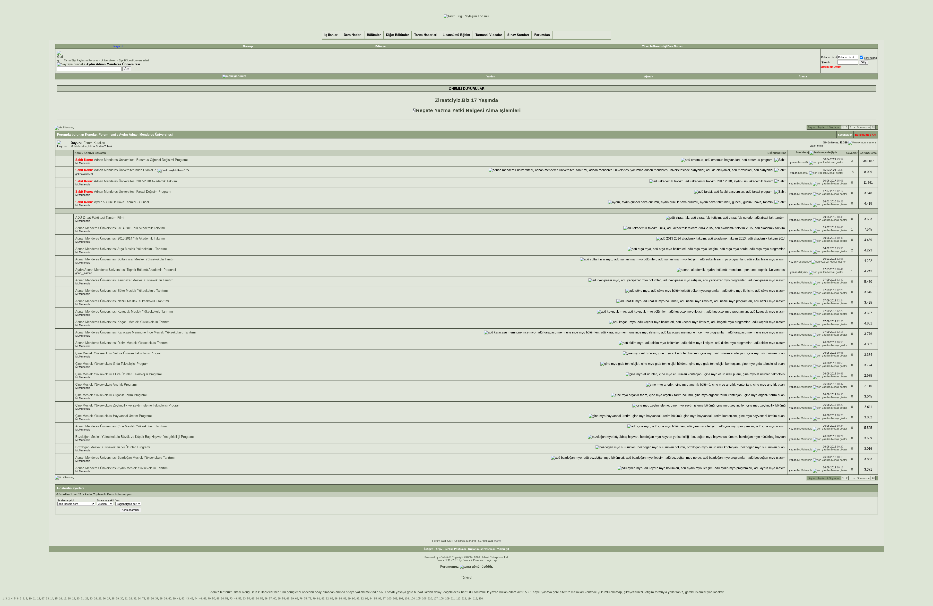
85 (331, 598)
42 (182, 598)
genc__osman (83, 273)
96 (379, 598)
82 (327, 598)
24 (95, 598)
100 (389, 598)
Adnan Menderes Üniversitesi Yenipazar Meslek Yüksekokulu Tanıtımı (124, 280)
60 (274, 598)
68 (296, 598)
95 (375, 598)
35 (148, 598)
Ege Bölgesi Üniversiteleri (134, 60)
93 (366, 598)
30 (121, 598)
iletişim (649, 592)
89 (349, 598)
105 (418, 598)
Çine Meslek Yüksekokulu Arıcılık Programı (106, 384)
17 (64, 598)
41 (178, 598)
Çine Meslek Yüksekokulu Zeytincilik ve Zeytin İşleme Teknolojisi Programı (128, 405)
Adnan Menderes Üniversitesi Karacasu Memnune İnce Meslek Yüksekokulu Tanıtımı (135, 332)
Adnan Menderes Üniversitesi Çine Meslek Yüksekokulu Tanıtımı (121, 426)
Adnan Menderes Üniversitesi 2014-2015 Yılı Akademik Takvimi (120, 228)
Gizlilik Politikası (455, 549)
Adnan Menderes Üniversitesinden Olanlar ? (125, 170)
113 (464, 598)
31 (126, 598)
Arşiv (439, 549)
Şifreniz (825, 62)
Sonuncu (863, 127)
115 (475, 598)
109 (447, 598)
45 (191, 598)
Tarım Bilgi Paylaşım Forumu (81, 60)
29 (117, 598)
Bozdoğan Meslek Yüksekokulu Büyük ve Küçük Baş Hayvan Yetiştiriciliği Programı (134, 437)
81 (318, 598)
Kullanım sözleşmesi (481, 549)
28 (113, 598)
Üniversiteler (108, 60)
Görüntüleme (868, 152)
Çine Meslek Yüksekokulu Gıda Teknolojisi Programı (112, 363)
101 (395, 598)
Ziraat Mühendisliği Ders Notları (662, 46)
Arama (803, 76)
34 (139, 598)
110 (430, 598)
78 (309, 598)
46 (200, 598)
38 (161, 598)
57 (270, 598)
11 (34, 598)
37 (156, 598)
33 (134, 598)
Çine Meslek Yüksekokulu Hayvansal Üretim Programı (113, 416)
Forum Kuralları (94, 143)
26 (104, 598)
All (873, 127)
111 (453, 598)
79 (314, 598)
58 (279, 598)
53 (244, 598)
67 (43, 598)
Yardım (490, 76)
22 (86, 598)
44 (196, 598)
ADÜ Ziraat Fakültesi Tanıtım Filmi (99, 217)
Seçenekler (845, 134)
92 (362, 598)
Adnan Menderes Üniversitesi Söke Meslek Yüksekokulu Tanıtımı (121, 290)
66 (287, 598)
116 (481, 598)
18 (852, 172)
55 (261, 598)
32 (130, 598)
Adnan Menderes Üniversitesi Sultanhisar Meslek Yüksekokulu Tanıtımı (125, 259)
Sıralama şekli (65, 500)
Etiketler (380, 46)
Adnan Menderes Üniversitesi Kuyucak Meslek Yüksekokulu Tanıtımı (124, 311)
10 (30, 598)
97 (384, 598)
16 (60, 598)
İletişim (428, 549)
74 (222, 598)
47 (204, 598)
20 (78, 598)
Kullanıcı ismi (829, 57)
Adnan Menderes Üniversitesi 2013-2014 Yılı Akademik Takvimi (120, 238)
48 (217, 598)
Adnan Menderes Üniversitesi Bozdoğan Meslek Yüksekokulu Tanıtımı (125, 457)
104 (412, 598)
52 (239, 598)
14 (51, 598)
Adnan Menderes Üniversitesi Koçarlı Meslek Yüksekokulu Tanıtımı (123, 322)
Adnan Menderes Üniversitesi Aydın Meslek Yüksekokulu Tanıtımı (122, 468)
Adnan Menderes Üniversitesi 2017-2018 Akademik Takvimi (136, 181)
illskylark (803, 272)
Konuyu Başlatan (95, 152)
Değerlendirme (777, 152)
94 (371, 598)
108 (441, 598)
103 (407, 598)
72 (143, 598)
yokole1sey (804, 261)
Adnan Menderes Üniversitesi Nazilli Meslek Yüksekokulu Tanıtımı (122, 301)
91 (357, 598)
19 (73, 598)
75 (305, 598)
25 (99, 598)
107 (435, 598)
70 (209, 598)
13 (47, 598)
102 (401, 598)
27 (108, 598)
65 (252, 598)
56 (266, 598)
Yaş (117, 500)
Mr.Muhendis (78, 146)
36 (152, 598)
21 (82, 598)
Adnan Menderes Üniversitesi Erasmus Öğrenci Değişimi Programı (141, 160)
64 (257, 598)
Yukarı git (503, 549)
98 (340, 598)
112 (458, 598)
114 (469, 598)
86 (336, 598)
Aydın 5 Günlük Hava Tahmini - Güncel (121, 202)
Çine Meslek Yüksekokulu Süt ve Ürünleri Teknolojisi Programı (119, 353)
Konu (78, 152)
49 (235, 598)
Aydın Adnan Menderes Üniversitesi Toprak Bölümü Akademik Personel (125, 270)
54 (248, 598)
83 (322, 598)
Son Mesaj (802, 152)
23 (91, 598)
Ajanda (648, 76)
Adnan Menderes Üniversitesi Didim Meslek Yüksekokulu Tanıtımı (122, 343)
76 (301, 598)
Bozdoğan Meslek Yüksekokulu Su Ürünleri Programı (112, 447)
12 (38, 598)
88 (344, 598)
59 (283, 598)
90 (353, 598)
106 (424, 598)
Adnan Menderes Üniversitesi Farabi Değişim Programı (132, 191)
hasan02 (803, 162)
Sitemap (247, 46)
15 (56, 598)
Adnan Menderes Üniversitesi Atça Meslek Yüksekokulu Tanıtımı (121, 249)
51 (226, 598)
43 (187, 598)
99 (174, 598)
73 (231, 598)
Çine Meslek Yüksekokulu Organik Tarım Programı (111, 395)
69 (292, 598)
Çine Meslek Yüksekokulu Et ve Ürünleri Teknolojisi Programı (118, 374)
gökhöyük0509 (84, 174)
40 (169, 598)
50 (213, 598)
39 (165, 598)
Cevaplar (851, 152)
